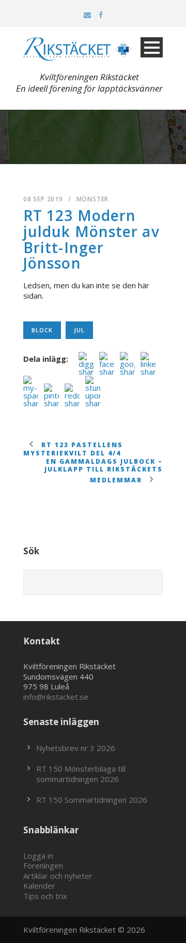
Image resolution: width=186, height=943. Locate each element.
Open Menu (152, 47)
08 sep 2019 (43, 199)
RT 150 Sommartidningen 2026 (91, 799)
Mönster (92, 199)
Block (42, 330)
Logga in (38, 855)
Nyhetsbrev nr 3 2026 (75, 748)
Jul (79, 330)
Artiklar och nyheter (57, 876)
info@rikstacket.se (55, 696)
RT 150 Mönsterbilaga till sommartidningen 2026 (81, 773)
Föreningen (43, 865)
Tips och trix (45, 896)
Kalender (39, 885)
